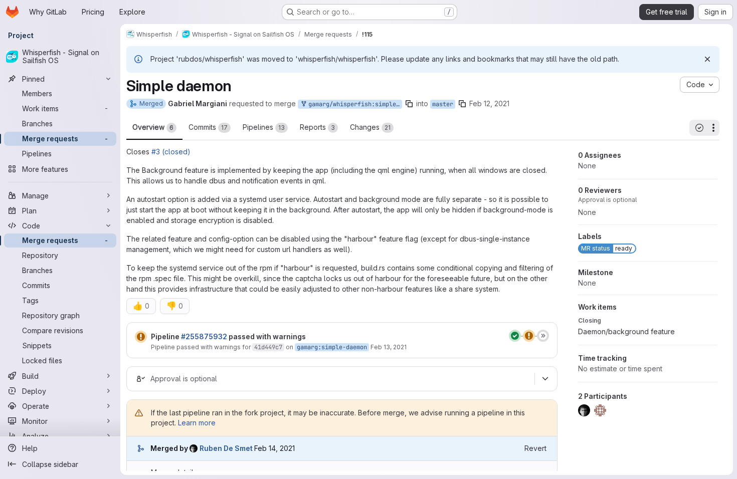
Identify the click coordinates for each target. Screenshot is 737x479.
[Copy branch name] (409, 104)
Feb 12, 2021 (489, 103)
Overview (152, 127)
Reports (317, 127)
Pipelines (264, 127)
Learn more (197, 422)
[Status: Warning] (141, 337)
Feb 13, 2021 (389, 347)
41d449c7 (268, 347)
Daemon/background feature (626, 331)
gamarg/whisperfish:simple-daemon (353, 104)
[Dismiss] (707, 59)
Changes (370, 127)
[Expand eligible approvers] (545, 379)
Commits (208, 127)
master (442, 104)
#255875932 (204, 336)
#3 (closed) (171, 151)
